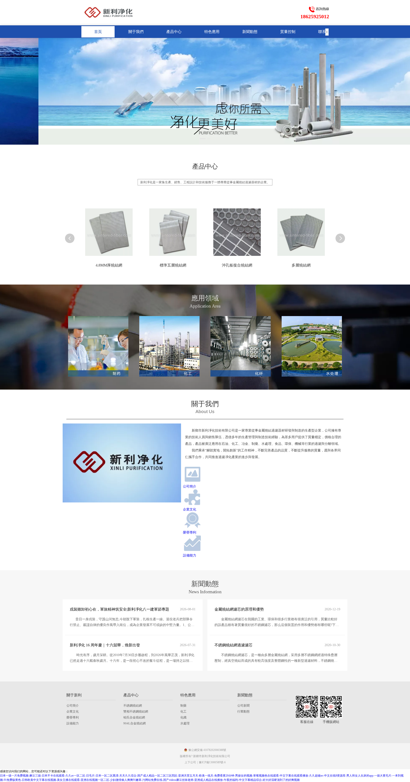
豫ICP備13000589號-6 (212, 762)
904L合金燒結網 (134, 723)
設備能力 (72, 723)
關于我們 (205, 404)
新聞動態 (244, 695)
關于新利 (74, 695)
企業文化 (72, 711)
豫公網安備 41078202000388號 (207, 750)
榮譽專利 (72, 717)
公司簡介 (72, 705)
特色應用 (188, 695)
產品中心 (131, 695)
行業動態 (243, 711)
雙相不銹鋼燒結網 (135, 711)
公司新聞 (243, 705)
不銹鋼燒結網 (132, 705)
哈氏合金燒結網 (134, 717)
